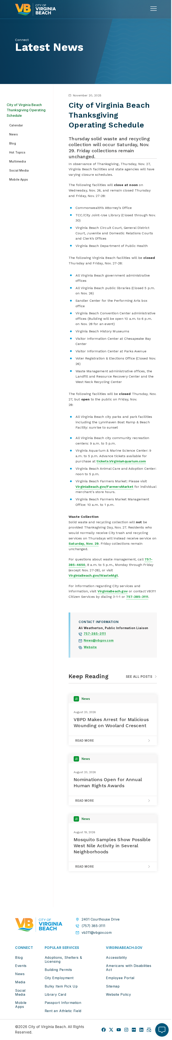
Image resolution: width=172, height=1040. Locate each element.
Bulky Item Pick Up (61, 986)
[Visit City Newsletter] (149, 1030)
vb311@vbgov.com (97, 933)
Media (20, 982)
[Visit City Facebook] (104, 1030)
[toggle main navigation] (153, 8)
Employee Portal (120, 978)
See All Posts (139, 676)
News (20, 974)
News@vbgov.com (99, 641)
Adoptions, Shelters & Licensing (63, 959)
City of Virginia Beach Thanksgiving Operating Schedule (26, 110)
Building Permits (58, 970)
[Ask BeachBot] (162, 1030)
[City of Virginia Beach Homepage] (35, 9)
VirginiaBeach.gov (113, 591)
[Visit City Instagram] (126, 1030)
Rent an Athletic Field (63, 1011)
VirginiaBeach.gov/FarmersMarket (104, 487)
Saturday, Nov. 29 (84, 544)
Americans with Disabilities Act (128, 968)
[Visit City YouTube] (119, 1030)
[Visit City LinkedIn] (141, 1030)
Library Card (55, 994)
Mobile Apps (21, 1005)
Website (90, 647)
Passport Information (63, 1003)
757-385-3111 (137, 597)
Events (21, 966)
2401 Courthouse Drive (101, 919)
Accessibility (116, 957)
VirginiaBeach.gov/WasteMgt (93, 575)
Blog (19, 957)
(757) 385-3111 (94, 926)
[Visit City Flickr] (134, 1030)
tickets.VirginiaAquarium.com (121, 461)
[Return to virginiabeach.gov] (38, 925)
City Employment (59, 978)
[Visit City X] (111, 1030)
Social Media (20, 992)
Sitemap (113, 986)
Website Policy (118, 994)
